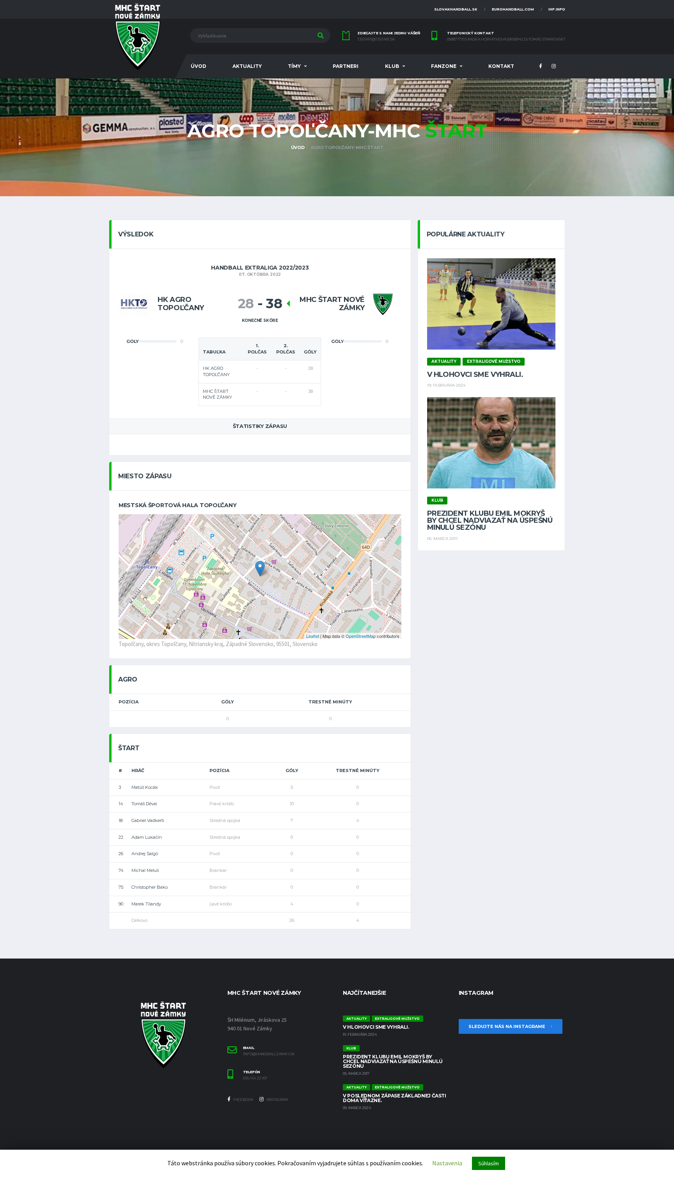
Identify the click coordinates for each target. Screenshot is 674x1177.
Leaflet (312, 636)
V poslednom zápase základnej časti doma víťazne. (394, 1098)
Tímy (294, 66)
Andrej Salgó (144, 853)
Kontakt (501, 66)
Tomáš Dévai (144, 803)
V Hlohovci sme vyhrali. (475, 374)
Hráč (137, 770)
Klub (392, 66)
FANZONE (443, 66)
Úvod (198, 66)
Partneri (345, 66)
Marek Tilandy (146, 904)
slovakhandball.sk (455, 9)
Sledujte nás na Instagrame (507, 1026)
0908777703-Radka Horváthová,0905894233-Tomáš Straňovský (506, 39)
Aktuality (247, 66)
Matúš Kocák (144, 787)
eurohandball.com (513, 9)
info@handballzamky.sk (269, 1054)
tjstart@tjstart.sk (376, 39)
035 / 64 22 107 (255, 1078)
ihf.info (556, 9)
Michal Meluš (145, 870)
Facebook (243, 1099)
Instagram (277, 1099)
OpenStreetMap (361, 636)
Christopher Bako (149, 887)
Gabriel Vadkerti (147, 820)
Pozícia (128, 702)
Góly (227, 702)
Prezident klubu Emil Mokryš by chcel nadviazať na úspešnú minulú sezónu (489, 520)
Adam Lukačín (146, 837)
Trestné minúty (330, 702)
